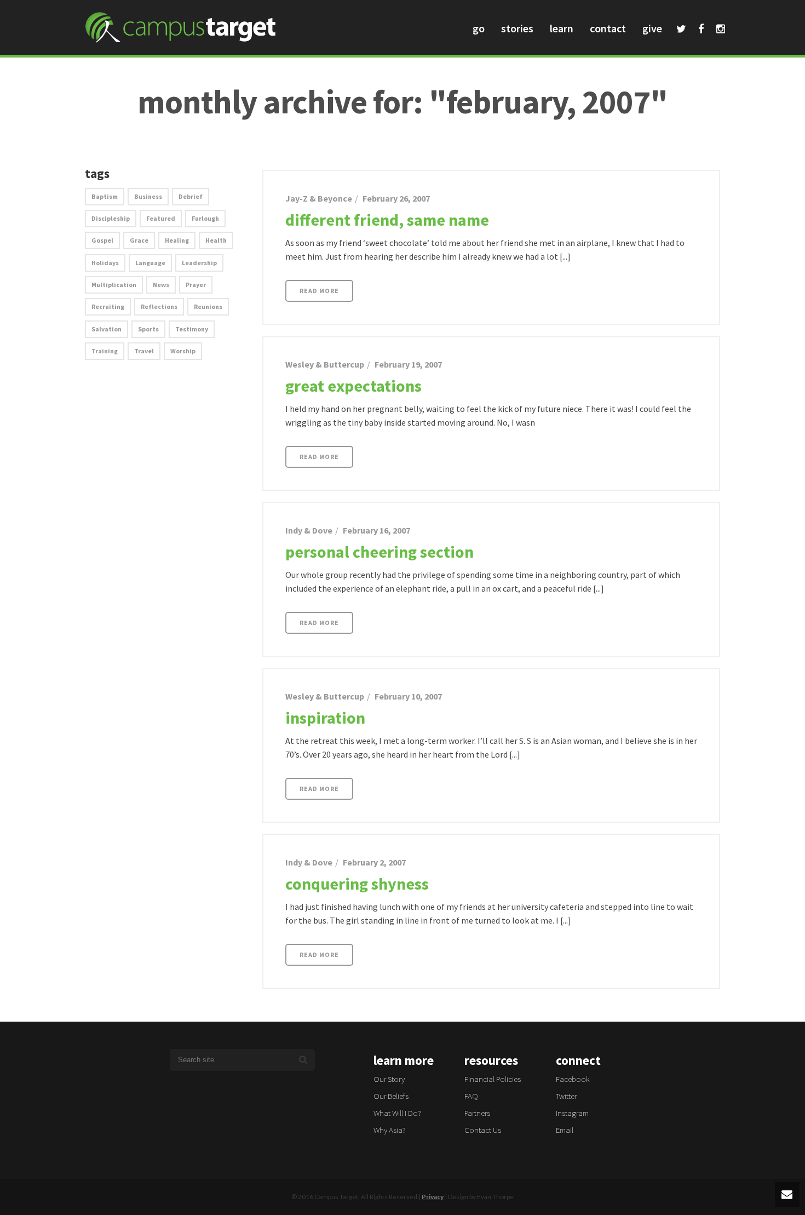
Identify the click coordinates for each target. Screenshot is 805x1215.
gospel (102, 240)
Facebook (701, 30)
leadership (199, 263)
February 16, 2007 (376, 530)
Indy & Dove (308, 530)
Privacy (433, 1197)
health (216, 240)
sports (148, 329)
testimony (191, 329)
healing (177, 240)
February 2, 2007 (374, 862)
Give (652, 28)
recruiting (107, 306)
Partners (477, 1113)
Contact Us (482, 1130)
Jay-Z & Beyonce (318, 198)
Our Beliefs (391, 1096)
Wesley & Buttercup (324, 364)
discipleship (110, 218)
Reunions (208, 306)
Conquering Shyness (357, 883)
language (150, 263)
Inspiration (325, 717)
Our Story (389, 1079)
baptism (104, 196)
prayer (196, 284)
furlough (205, 218)
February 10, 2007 (408, 696)
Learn (561, 28)
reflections (159, 306)
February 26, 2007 (396, 198)
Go (479, 28)
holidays (105, 263)
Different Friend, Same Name (387, 219)
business (148, 196)
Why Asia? (389, 1130)
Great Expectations (353, 385)
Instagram (720, 30)
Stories (517, 28)
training (104, 351)
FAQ (471, 1096)
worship (183, 351)
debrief (191, 196)
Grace (139, 240)
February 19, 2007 (408, 364)
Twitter (681, 30)
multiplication (113, 284)
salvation (106, 329)
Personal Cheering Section (379, 551)
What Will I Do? (397, 1113)
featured (160, 218)
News (161, 284)
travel (144, 351)
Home (701, 126)
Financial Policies (492, 1079)
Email (564, 1130)
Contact (608, 28)
